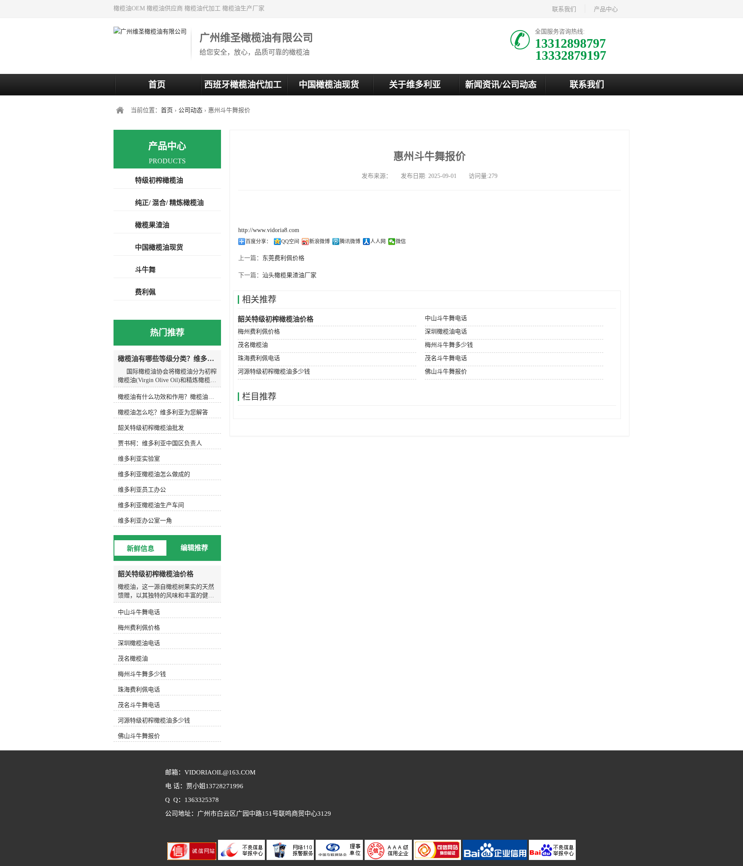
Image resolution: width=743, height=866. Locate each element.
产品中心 (606, 9)
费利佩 (145, 292)
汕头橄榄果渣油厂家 (289, 275)
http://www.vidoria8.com (268, 230)
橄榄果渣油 (152, 225)
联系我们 (564, 9)
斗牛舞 (145, 269)
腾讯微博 (350, 242)
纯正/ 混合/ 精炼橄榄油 (169, 202)
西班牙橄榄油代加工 (243, 84)
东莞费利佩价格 (283, 258)
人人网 (378, 242)
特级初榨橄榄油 (159, 180)
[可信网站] (438, 858)
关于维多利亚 (415, 84)
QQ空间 (290, 242)
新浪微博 (319, 242)
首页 (157, 84)
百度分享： (258, 242)
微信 (401, 242)
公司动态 (190, 110)
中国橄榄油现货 (329, 84)
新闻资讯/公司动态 (501, 84)
